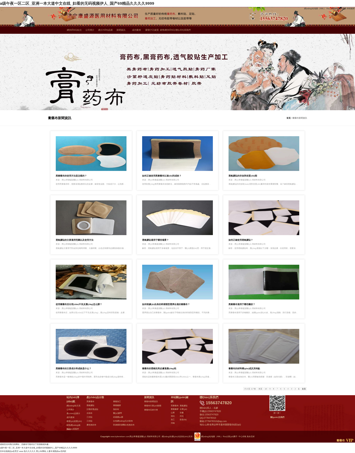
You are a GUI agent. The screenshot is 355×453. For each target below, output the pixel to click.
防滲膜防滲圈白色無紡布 (124, 425)
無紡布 (116, 409)
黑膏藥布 (334, 8)
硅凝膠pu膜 (118, 417)
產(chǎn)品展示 (73, 413)
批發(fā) (183, 419)
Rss (328, 8)
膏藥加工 (117, 401)
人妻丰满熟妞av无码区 (56, 451)
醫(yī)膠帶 (117, 413)
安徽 (182, 412)
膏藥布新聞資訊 (151, 401)
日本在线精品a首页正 (9, 451)
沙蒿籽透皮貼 (92, 409)
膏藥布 (341, 440)
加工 (173, 419)
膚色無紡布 (91, 425)
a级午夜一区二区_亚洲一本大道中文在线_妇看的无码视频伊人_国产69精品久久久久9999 (77, 3)
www (21, 451)
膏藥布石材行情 (151, 410)
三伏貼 (89, 417)
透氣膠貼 (342, 8)
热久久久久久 (30, 451)
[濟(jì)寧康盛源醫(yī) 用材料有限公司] (173, 16)
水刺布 (89, 413)
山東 (173, 412)
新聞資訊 (120, 30)
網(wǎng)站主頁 (73, 406)
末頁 (260, 389)
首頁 (288, 118)
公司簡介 (89, 30)
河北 (182, 416)
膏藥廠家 (351, 8)
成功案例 (136, 30)
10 (266, 389)
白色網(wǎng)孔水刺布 (123, 421)
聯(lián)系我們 (183, 30)
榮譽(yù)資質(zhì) (74, 421)
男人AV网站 (41, 451)
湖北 (173, 416)
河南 (173, 423)
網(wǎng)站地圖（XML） (315, 8)
